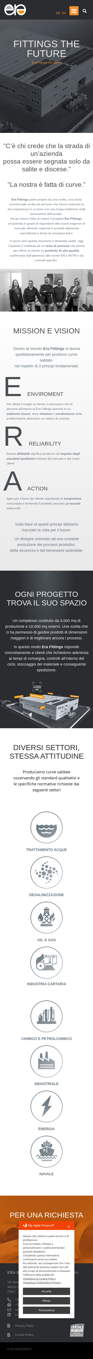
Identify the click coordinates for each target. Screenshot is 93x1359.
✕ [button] (68, 1226)
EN (64, 13)
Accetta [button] (46, 1291)
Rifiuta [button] (46, 1300)
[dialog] (46, 1269)
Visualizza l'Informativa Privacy (42, 1282)
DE (58, 13)
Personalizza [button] (47, 1310)
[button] (74, 10)
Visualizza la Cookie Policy (39, 1278)
